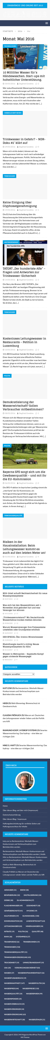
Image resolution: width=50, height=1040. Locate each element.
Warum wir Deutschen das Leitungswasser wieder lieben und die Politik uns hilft (23, 718)
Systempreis (23, 937)
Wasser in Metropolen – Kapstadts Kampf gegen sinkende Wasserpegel (23, 655)
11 (17, 633)
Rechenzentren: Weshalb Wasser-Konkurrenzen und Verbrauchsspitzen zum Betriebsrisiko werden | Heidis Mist (24, 854)
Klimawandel (30, 916)
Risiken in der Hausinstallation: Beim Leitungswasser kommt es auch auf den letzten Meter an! (24, 547)
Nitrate (9, 931)
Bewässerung (12, 895)
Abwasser (10, 890)
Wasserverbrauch (14, 1004)
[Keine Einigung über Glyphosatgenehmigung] (25, 186)
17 (17, 613)
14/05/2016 (10, 280)
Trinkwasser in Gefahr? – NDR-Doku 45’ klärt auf (24, 141)
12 (17, 623)
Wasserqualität (13, 994)
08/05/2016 (10, 413)
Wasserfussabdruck (15, 978)
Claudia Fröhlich (9, 872)
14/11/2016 (8, 613)
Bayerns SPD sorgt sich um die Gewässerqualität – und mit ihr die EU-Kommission (24, 475)
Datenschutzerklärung (12, 815)
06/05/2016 (10, 483)
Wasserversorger (14, 1009)
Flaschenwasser (13, 906)
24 (17, 599)
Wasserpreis (11, 988)
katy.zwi (6, 841)
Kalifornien (11, 916)
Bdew (24, 890)
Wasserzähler (37, 1020)
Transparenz (11, 942)
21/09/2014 (8, 640)
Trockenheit (11, 963)
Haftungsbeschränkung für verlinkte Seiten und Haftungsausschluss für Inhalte (21, 825)
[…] (40, 103)
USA (7, 968)
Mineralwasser (34, 926)
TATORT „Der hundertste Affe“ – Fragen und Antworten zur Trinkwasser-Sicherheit (24, 272)
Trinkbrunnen (31, 942)
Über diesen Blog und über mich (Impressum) (20, 810)
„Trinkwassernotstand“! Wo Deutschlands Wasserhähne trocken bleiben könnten (23, 619)
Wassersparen (34, 994)
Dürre (8, 900)
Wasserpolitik (36, 983)
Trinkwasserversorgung (17, 957)
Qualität (37, 931)
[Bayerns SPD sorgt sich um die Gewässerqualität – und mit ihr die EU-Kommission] (25, 456)
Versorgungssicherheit (27, 968)
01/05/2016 (10, 557)
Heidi (5, 864)
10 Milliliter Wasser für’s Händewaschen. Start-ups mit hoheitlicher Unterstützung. (24, 76)
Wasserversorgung (15, 1014)
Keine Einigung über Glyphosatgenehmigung (20, 204)
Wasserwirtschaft (14, 1020)
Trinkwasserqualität (15, 952)
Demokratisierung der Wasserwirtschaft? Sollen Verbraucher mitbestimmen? (23, 406)
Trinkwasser (12, 947)
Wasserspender (13, 999)
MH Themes (25, 1037)
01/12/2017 (8, 650)
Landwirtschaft (35, 921)
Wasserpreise (30, 988)
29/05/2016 (10, 147)
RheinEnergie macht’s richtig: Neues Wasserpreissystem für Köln (21, 645)
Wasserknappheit (14, 983)
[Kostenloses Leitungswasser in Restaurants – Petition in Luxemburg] (25, 322)
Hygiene (32, 911)
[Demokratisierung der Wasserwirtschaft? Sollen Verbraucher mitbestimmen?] (25, 386)
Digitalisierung (32, 895)
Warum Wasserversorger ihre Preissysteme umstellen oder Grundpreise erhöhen (24, 628)
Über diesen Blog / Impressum (15, 819)
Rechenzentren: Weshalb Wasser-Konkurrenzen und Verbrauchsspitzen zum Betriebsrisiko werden (23, 691)
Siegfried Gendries (26, 84)
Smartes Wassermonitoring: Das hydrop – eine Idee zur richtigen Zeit (25, 733)
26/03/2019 (8, 633)
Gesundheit (33, 906)
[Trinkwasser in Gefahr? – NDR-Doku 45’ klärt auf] (25, 123)
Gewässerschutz (13, 911)
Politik (23, 931)
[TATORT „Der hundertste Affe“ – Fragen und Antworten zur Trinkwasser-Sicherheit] (25, 252)
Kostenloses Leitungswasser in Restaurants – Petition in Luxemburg (24, 342)
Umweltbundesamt (33, 963)
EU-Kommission (25, 900)
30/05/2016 (10, 84)
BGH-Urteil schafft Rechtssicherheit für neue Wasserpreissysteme (25, 594)
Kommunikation (13, 921)
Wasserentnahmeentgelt (31, 973)
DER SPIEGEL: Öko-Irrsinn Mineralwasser (23, 637)
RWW (8, 937)
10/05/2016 (10, 350)
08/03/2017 (8, 659)
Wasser (9, 973)
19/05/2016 (10, 210)
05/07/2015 (8, 599)
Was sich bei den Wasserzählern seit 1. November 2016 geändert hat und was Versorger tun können (22, 607)
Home (5, 806)
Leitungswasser (13, 926)
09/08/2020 (8, 623)
